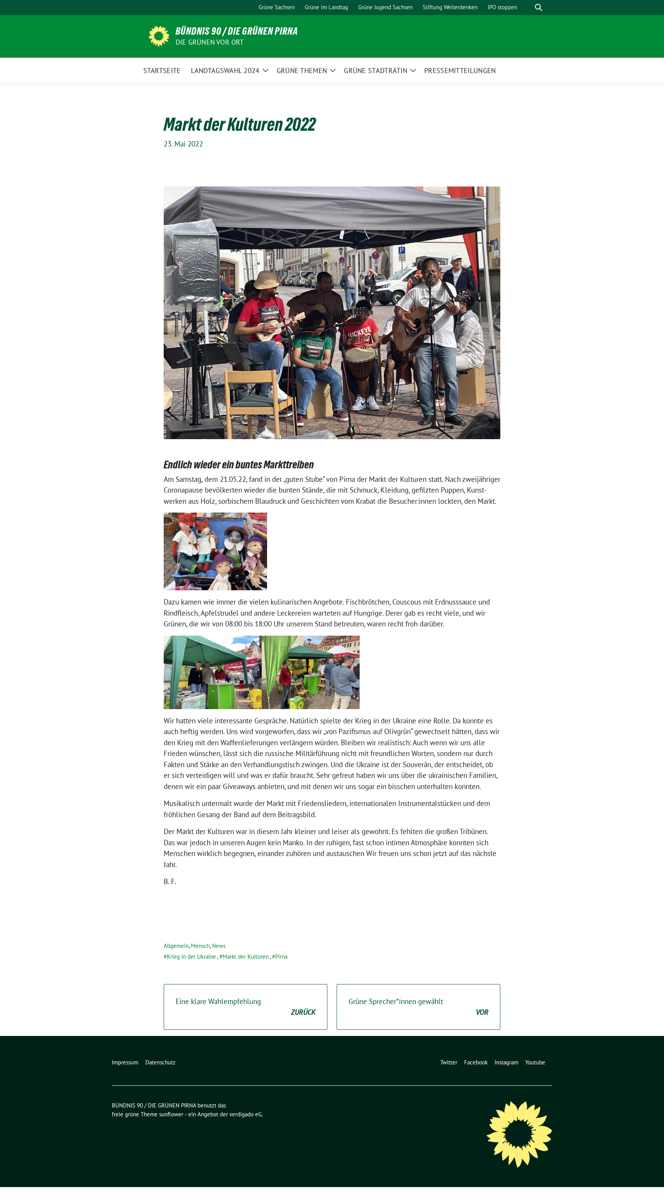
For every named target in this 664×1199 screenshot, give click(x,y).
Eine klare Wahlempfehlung (245, 1007)
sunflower (171, 1114)
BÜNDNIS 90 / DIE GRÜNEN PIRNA (237, 31)
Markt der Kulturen (245, 956)
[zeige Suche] (538, 7)
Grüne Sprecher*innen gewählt (418, 1007)
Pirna (281, 956)
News (219, 945)
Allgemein (176, 945)
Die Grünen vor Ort (210, 42)
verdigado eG (245, 1114)
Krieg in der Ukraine (191, 956)
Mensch (200, 945)
